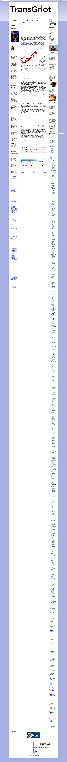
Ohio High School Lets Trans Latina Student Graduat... (53, 567)
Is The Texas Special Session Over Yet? (53, 219)
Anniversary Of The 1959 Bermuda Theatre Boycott (53, 381)
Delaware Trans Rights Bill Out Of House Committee (53, 398)
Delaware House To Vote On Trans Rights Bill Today (53, 322)
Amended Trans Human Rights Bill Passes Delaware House (53, 311)
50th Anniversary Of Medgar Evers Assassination (53, 424)
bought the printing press (40, 99)
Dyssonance (51, 630)
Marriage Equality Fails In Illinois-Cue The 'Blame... (53, 592)
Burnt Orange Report (14, 269)
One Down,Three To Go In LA (53, 260)
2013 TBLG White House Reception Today (53, 413)
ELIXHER (13, 188)
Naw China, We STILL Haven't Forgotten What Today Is (53, 550)
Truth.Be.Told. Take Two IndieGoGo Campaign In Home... (53, 372)
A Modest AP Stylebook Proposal (53, 410)
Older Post (44, 172)
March (52, 607)
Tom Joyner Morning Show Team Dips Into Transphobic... (53, 301)
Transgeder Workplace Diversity (52, 667)
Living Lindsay (52, 690)
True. (50, 642)
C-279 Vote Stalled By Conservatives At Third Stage (53, 193)
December (52, 148)
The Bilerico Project (13, 212)
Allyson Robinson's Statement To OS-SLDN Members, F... (53, 189)
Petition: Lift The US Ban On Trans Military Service (53, 326)
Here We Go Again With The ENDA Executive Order (53, 429)
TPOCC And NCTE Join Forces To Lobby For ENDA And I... (53, 342)
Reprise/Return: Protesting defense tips (52, 632)
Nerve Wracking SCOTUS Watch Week (53, 239)
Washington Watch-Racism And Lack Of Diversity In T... (53, 333)
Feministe (13, 190)
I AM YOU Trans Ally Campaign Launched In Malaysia (53, 263)
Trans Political (52, 663)
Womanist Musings (14, 222)
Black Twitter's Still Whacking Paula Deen (53, 282)
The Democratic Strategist (14, 256)
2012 (51, 611)
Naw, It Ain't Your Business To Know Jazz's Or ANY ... (53, 215)
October (52, 152)
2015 (51, 145)
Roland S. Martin (14, 277)
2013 (51, 147)
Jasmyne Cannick (14, 193)
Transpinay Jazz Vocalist (53, 255)
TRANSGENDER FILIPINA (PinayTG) (52, 720)
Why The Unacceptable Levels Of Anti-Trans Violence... (53, 208)
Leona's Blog (52, 687)
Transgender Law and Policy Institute (14, 261)
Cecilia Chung (52, 651)
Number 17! (52, 284)
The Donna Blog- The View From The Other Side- (52, 658)
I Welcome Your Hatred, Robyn (53, 229)
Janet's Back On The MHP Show (53, 226)
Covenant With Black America (14, 239)
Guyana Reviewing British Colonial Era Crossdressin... (53, 468)
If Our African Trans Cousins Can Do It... (53, 518)
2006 (51, 618)
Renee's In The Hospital (53, 384)
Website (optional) (40, 161)
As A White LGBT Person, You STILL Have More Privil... (53, 539)
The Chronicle (14, 214)
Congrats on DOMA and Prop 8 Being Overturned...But (53, 181)
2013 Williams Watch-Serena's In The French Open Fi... (53, 514)
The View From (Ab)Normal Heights (52, 660)
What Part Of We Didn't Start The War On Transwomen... (53, 596)
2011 (51, 612)
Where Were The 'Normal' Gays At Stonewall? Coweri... (53, 584)
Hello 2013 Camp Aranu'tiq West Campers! (53, 164)
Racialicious (14, 204)
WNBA (13, 264)
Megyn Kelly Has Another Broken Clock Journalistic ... (53, 554)
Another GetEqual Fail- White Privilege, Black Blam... (53, 438)
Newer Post (22, 172)
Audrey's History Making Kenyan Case (53, 570)
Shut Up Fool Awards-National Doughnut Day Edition (53, 500)
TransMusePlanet (52, 646)
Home (34, 172)
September (52, 153)
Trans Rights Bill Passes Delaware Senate (53, 461)
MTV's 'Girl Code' (52, 581)
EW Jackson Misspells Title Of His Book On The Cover (53, 407)
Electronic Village (14, 187)
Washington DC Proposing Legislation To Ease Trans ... (53, 420)
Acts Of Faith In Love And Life (14, 182)
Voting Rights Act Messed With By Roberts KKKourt (53, 185)
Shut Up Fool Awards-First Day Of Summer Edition (53, 268)
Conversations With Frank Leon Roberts (14, 237)
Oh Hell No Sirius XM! (53, 511)
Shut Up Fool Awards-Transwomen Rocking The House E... (53, 387)
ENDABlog (13, 189)
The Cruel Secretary (13, 215)
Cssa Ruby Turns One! (53, 445)
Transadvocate (52, 665)
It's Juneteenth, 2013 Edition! (53, 294)
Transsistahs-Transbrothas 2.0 (14, 263)
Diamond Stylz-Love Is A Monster (53, 353)
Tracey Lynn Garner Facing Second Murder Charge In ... (53, 306)
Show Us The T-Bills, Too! (53, 524)
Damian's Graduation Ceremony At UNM (53, 503)
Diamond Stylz (52, 624)
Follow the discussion (45, 147)
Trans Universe (52, 664)
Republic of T (14, 205)
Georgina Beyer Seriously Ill (53, 529)
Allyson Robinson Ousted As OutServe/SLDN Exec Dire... (53, 245)
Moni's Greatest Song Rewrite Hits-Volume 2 (53, 521)
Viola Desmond (31, 42)
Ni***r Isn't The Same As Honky (53, 257)
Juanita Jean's (14, 275)
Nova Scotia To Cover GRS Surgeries (53, 274)
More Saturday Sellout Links (53, 603)
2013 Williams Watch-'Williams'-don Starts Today (53, 232)
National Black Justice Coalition (14, 250)
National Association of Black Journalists (14, 248)
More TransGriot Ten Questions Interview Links (53, 363)
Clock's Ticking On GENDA (53, 355)
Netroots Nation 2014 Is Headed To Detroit (53, 249)
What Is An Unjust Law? (53, 536)
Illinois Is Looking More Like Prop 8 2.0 (53, 527)
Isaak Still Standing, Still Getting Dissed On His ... (53, 495)
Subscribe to (23, 165)
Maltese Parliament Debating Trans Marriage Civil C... (53, 562)
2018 (51, 141)
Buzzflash (13, 233)
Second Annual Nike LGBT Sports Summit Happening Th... (53, 358)
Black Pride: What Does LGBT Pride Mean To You (53, 297)
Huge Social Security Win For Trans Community (53, 329)
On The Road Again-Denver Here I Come (53, 176)
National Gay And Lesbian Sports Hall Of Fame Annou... (53, 223)
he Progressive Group (24, 80)
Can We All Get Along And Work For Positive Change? (53, 589)
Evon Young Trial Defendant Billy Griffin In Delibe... (53, 338)
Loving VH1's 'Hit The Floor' (53, 577)
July (51, 156)
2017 (51, 142)
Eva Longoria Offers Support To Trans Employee (53, 442)
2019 (51, 140)
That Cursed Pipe (53, 476)
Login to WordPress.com (29, 160)
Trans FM (13, 257)
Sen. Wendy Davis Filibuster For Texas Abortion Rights (53, 198)
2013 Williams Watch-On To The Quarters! (53, 579)
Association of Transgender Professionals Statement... (53, 235)
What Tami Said (14, 220)
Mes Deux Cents (14, 198)
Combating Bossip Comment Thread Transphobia (53, 543)
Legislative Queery (14, 276)
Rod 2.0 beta (14, 206)
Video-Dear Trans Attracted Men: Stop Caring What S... (53, 377)
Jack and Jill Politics (14, 192)
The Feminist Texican (14, 280)
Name (22, 161)
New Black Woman (14, 200)
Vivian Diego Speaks (53, 276)
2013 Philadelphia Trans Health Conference (53, 391)
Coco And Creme (14, 234)
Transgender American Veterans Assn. (14, 259)
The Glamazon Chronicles (14, 281)
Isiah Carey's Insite (14, 274)
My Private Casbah (14, 199)
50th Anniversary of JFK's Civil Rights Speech (53, 433)
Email (30, 161)
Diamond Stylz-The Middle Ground (53, 319)
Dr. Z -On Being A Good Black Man (53, 482)
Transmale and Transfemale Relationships (53, 346)
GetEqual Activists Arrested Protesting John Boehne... (53, 402)
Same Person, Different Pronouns (53, 479)
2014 (51, 146)
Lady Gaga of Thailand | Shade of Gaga (52, 708)
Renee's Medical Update (52, 253)
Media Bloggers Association (14, 244)
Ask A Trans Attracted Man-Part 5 (53, 241)
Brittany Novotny (52, 650)
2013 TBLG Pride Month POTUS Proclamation (53, 600)
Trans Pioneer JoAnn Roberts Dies (53, 451)
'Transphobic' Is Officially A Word (53, 271)
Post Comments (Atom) (28, 173)
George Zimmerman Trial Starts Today (53, 457)
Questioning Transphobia (52, 652)
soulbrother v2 (14, 209)
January (52, 609)
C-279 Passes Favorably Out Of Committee (53, 394)
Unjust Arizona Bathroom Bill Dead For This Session (53, 491)
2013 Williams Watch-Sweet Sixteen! (53, 484)
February (52, 608)
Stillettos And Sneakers (52, 654)
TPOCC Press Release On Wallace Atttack (53, 204)
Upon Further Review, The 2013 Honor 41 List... (53, 447)
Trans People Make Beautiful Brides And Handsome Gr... (53, 508)
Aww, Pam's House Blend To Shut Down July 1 (53, 315)
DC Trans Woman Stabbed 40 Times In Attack (53, 212)
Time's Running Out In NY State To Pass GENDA (53, 278)
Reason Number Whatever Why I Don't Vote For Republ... (53, 287)
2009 (51, 614)
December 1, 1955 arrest (24, 43)
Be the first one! (35, 149)
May (52, 604)
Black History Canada (14, 230)
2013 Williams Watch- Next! (53, 201)
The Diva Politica (14, 278)
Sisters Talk (13, 207)
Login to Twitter (35, 160)
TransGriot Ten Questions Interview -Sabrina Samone (53, 349)
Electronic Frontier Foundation (14, 240)
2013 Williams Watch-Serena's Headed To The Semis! (53, 533)
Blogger (37, 755)
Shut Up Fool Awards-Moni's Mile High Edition (53, 167)
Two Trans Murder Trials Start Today (53, 464)
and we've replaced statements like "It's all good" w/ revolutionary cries (14, 287)
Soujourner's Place (14, 208)
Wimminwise (14, 221)
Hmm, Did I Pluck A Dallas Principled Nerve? (53, 574)
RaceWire (13, 203)
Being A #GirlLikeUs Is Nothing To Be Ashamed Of (53, 160)
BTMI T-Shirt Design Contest (52, 417)
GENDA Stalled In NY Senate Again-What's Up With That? (53, 454)
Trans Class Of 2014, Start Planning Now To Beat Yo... (53, 488)
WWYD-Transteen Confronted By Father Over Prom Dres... (53, 473)
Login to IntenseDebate (23, 160)
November (52, 150)
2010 (51, 613)
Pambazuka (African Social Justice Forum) (14, 254)
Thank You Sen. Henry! (53, 170)
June (52, 157)
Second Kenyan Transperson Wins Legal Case (53, 173)
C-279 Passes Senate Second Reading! (53, 558)
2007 (51, 617)
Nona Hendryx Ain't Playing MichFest (53, 546)
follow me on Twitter (15, 178)
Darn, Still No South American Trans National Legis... (53, 367)
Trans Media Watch (53, 662)
